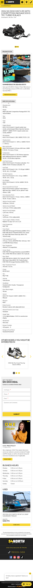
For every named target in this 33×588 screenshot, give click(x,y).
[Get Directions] (26, 2)
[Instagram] (18, 557)
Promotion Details (10, 94)
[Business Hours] (22, 2)
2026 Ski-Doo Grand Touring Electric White (16, 363)
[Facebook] (11, 557)
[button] (2, 356)
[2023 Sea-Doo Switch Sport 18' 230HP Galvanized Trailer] (16, 501)
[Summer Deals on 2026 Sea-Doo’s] (16, 69)
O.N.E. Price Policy (9, 446)
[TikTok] (22, 557)
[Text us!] (26, 584)
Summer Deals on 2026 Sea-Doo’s (14, 84)
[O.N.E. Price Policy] (16, 432)
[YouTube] (14, 557)
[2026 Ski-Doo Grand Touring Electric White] (16, 353)
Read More (7, 459)
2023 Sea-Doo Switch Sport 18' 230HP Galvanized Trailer (15, 515)
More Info (16, 524)
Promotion (7, 52)
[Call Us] (31, 2)
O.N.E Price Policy (6, 5)
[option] (16, 356)
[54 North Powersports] (12, 2)
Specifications (9, 101)
